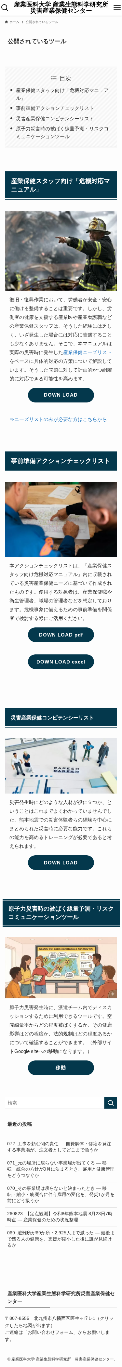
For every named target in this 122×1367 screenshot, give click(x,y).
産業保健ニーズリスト (87, 352)
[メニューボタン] (117, 8)
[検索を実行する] (110, 1103)
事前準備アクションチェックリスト (55, 108)
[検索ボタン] (4, 8)
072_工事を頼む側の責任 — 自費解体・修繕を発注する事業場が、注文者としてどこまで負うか (59, 1146)
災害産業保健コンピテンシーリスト (55, 118)
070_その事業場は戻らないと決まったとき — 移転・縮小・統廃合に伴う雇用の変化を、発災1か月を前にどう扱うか (61, 1194)
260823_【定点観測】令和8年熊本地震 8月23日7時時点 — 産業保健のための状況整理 (60, 1216)
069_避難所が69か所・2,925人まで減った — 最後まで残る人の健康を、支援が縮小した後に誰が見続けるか (61, 1239)
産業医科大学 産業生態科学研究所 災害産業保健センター (62, 8)
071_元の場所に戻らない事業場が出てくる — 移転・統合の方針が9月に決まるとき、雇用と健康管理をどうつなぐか (61, 1169)
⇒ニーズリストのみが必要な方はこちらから (58, 419)
